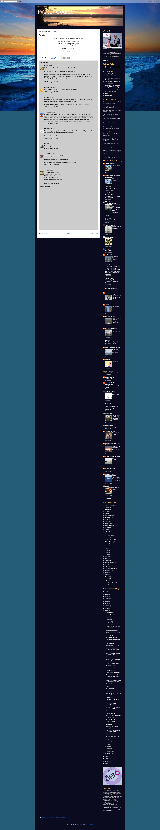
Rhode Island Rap (111, 657)
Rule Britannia (110, 643)
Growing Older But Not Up (112, 76)
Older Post (94, 233)
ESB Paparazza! (116, 306)
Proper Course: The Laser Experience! (113, 627)
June (108, 741)
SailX (106, 566)
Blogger (91, 824)
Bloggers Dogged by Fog (112, 663)
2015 (106, 596)
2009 (106, 610)
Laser (106, 556)
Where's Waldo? (110, 624)
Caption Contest (110, 713)
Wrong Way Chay (110, 719)
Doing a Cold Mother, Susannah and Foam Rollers (112, 649)
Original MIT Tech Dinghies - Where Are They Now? (113, 681)
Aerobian (107, 340)
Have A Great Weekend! (111, 288)
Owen (106, 552)
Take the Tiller (109, 425)
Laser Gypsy (109, 635)
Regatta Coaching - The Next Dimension (112, 704)
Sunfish (107, 538)
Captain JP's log (109, 254)
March (108, 748)
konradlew (79, 824)
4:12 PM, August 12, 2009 (51, 106)
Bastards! (108, 686)
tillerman (46, 97)
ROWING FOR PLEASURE (112, 456)
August (109, 622)
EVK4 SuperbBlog (110, 107)
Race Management (110, 568)
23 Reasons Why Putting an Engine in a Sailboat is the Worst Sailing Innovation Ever (113, 86)
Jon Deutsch (108, 218)
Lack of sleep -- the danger (112, 470)
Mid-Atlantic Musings (111, 328)
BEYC (106, 554)
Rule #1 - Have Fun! (111, 684)
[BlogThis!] (64, 58)
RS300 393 (108, 359)
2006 (106, 761)
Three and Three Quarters (113, 632)
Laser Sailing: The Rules (111, 74)
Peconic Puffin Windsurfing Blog (110, 279)
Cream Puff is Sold (109, 190)
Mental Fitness (109, 525)
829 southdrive (109, 237)
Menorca (107, 523)
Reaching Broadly (110, 431)
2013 (106, 601)
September (110, 619)
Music (106, 572)
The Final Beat (109, 194)
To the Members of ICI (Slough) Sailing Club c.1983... (112, 676)
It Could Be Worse (111, 670)
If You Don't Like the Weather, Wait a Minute (116, 448)
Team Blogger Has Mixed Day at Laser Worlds (113, 660)
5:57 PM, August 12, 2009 (51, 123)
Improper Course (115, 128)
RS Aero (107, 511)
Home (69, 233)
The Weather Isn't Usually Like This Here (113, 654)
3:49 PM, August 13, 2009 (51, 148)
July (108, 739)
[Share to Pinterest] (69, 58)
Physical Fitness (109, 540)
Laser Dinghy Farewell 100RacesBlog (111, 383)
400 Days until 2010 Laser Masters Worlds (113, 707)
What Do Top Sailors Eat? (113, 736)
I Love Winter (108, 95)
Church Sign (109, 734)
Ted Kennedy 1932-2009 (112, 645)
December (109, 612)
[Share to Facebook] (68, 58)
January (109, 753)
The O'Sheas (48, 112)
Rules (106, 550)
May (108, 744)
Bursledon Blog (109, 163)
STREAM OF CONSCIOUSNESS (110, 202)
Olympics (107, 533)
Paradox (42, 35)
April (108, 746)
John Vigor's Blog (110, 468)
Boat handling (108, 515)
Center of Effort (109, 474)
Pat (45, 143)
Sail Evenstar (109, 371)
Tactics (107, 544)
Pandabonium (48, 128)
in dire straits (108, 250)
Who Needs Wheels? (111, 637)
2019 (106, 591)
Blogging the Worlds (111, 665)
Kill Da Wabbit (110, 688)
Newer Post (43, 233)
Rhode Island (108, 536)
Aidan (106, 546)
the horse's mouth (110, 287)
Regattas (107, 507)
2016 (106, 594)
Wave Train (108, 403)
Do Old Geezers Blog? (112, 630)
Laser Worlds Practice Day (113, 672)
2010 (106, 608)
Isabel (106, 574)
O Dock (107, 486)
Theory (106, 576)
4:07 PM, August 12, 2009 (51, 92)
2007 (106, 758)
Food (106, 558)
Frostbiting (107, 517)
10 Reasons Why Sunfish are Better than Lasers (112, 82)
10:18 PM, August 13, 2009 (51, 164)
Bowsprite (108, 249)
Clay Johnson (109, 711)
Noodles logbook (110, 225)
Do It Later (109, 724)
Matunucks (109, 691)
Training (107, 509)
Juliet (106, 585)
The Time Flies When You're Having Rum (113, 716)
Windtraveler (108, 413)
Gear (106, 531)
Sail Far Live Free (110, 316)
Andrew (107, 579)
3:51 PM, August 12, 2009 (51, 82)
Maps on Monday (109, 562)
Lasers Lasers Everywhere (113, 668)
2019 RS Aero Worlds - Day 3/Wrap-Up (115, 351)
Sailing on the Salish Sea (112, 266)
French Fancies (116, 165)
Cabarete (107, 548)
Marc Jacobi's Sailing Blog (112, 347)
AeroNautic (108, 498)
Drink (106, 564)
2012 (106, 603)
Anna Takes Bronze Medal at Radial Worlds (113, 731)
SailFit (106, 581)
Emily (106, 519)
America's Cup (108, 521)
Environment (108, 560)
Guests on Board (109, 378)
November (109, 615)
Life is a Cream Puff (110, 189)
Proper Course (56, 12)
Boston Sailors (109, 377)
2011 (106, 605)
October (109, 617)
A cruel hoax (115, 361)
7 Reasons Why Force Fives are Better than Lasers (112, 90)
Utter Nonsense (109, 505)
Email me (105, 60)
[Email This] (62, 58)
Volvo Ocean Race (110, 583)
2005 (106, 763)
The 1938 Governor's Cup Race (116, 331)
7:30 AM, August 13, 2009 (51, 138)
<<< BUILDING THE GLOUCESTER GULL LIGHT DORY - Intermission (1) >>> (112, 209)
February (109, 751)
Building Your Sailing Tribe (112, 427)
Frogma (113, 103)
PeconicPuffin (48, 87)
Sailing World (107, 135)
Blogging (107, 513)
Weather (107, 529)
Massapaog (108, 570)
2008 (106, 756)
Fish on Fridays (109, 542)
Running (107, 527)
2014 (106, 598)
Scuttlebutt (114, 131)
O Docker (47, 65)
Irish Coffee (108, 93)
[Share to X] (66, 58)
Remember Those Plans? (111, 373)
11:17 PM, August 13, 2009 (51, 183)
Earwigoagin (113, 115)
